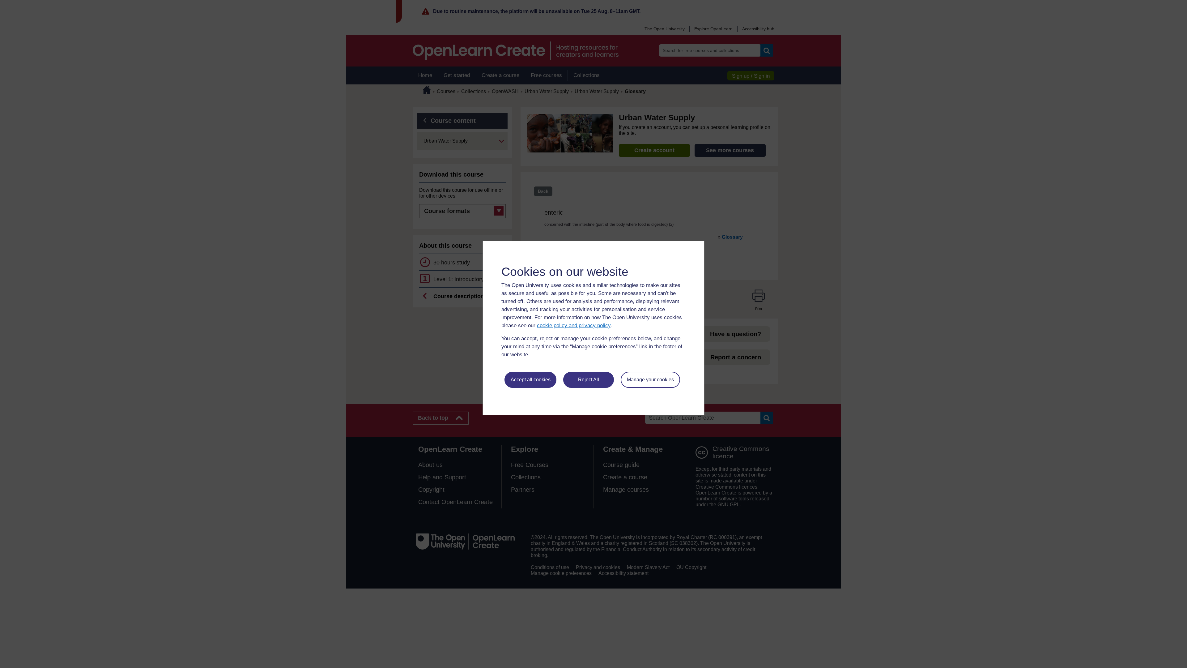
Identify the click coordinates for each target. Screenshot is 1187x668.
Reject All (588, 379)
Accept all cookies (531, 379)
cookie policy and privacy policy (574, 325)
